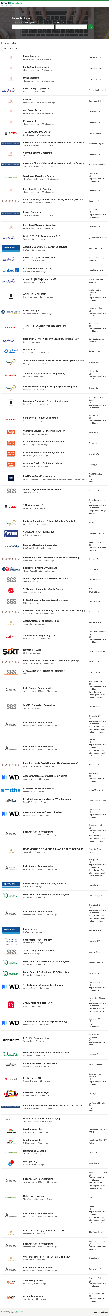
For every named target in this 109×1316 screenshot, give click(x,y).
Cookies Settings (101, 1312)
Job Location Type (10, 48)
